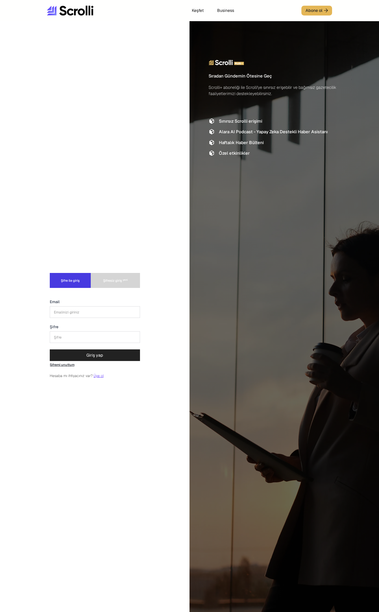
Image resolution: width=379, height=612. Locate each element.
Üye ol (99, 375)
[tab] (70, 280)
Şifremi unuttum (62, 365)
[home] (85, 10)
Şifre (54, 326)
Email (55, 301)
